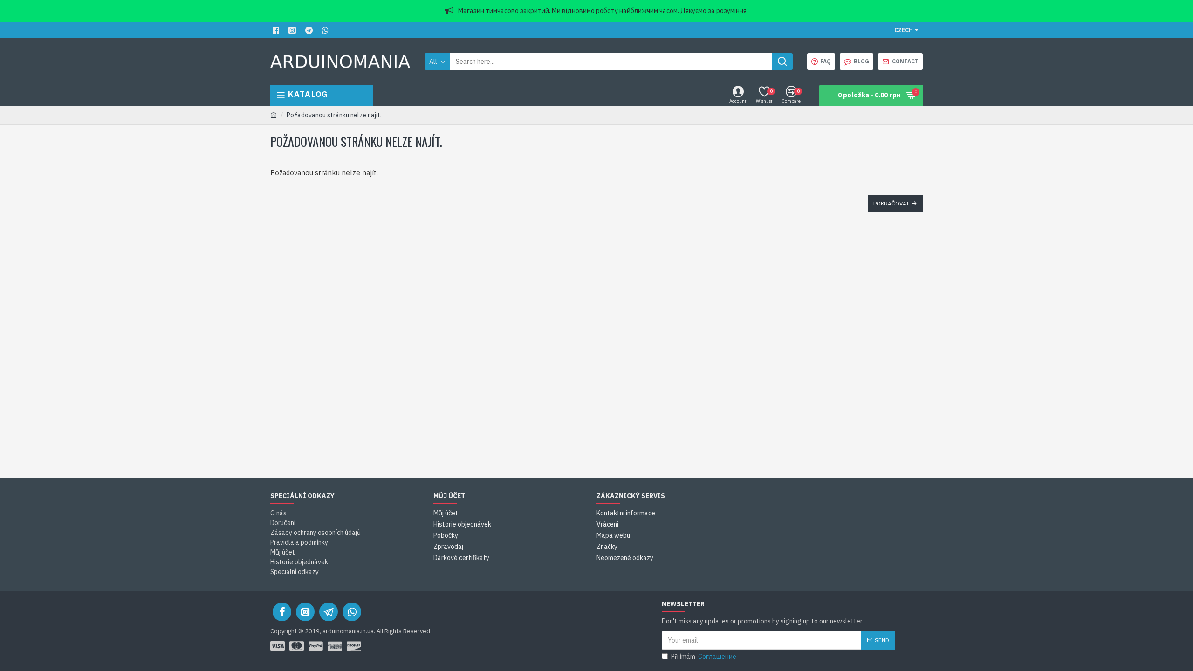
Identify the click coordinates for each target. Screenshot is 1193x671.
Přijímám (703, 656)
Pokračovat (891, 203)
